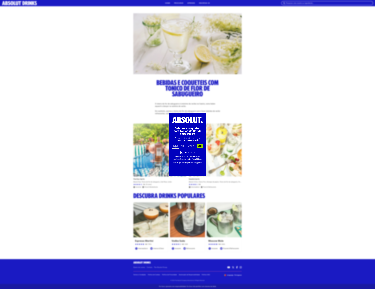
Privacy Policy (183, 159)
